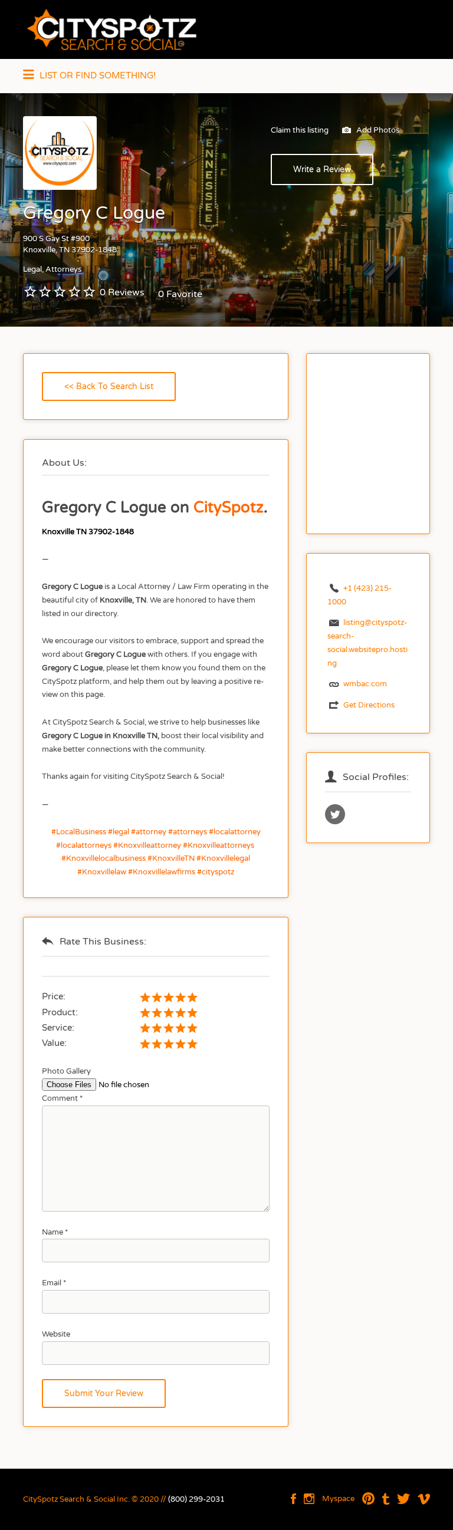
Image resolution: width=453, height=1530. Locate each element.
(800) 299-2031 (196, 1499)
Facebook (293, 1499)
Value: (54, 1043)
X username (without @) (335, 814)
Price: (53, 996)
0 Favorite (180, 294)
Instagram (309, 1499)
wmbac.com (365, 684)
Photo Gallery (66, 1071)
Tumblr (385, 1499)
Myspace (338, 1498)
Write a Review (322, 169)
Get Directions (369, 705)
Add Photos (376, 130)
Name (55, 1232)
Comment (62, 1098)
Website (56, 1334)
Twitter (403, 1499)
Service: (58, 1027)
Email (54, 1283)
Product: (60, 1012)
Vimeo (424, 1499)
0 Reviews (122, 292)
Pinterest (368, 1499)
